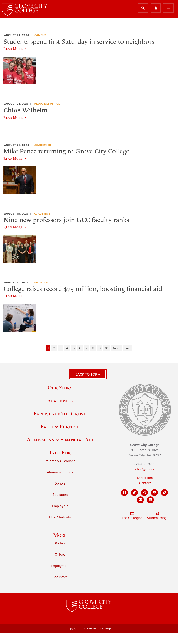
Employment (59, 566)
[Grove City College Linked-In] (150, 499)
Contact (145, 483)
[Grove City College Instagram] (144, 492)
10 (106, 348)
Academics (42, 144)
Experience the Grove (60, 414)
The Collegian (132, 518)
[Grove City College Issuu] (164, 492)
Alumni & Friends (60, 472)
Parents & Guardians (60, 461)
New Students (60, 517)
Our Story (60, 388)
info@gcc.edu (144, 469)
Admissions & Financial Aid (60, 440)
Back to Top (86, 374)
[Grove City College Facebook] (124, 492)
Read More (13, 48)
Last (127, 348)
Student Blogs (157, 518)
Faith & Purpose (60, 427)
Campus (40, 35)
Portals (60, 543)
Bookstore (60, 577)
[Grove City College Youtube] (154, 492)
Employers (60, 506)
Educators (60, 495)
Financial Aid (44, 282)
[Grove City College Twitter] (134, 492)
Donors (59, 483)
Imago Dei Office (47, 103)
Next (116, 348)
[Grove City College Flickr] (140, 499)
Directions (145, 478)
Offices (60, 554)
